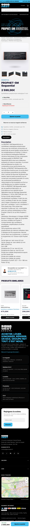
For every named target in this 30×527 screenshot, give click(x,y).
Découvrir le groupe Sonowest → (10, 352)
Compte (23, 5)
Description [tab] (6, 137)
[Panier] (28, 6)
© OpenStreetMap (25, 499)
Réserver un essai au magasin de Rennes (15, 122)
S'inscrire (8, 424)
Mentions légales (22, 518)
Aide (2, 468)
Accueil (3, 37)
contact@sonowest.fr (7, 449)
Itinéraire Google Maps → (8, 499)
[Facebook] (6, 453)
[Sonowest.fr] (5, 5)
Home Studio (9, 37)
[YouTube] (10, 453)
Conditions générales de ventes (8, 518)
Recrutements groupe (20, 520)
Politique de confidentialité (7, 520)
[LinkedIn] (18, 453)
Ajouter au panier (15, 116)
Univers (4, 460)
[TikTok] (14, 453)
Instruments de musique (9, 14)
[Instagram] (2, 453)
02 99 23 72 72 (12, 271)
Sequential (5, 80)
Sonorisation (24, 14)
